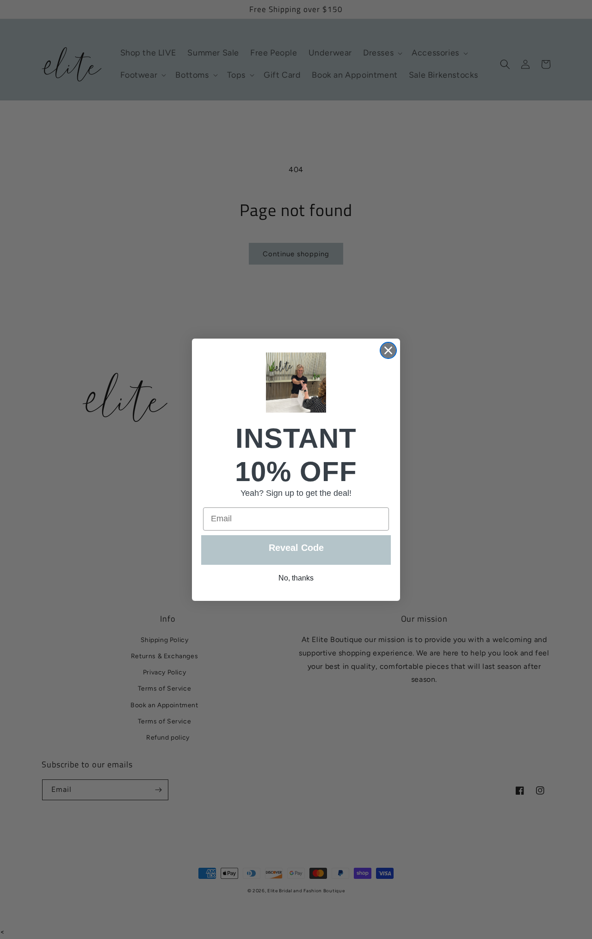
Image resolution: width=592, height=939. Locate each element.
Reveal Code (296, 548)
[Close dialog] (388, 350)
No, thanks (296, 578)
